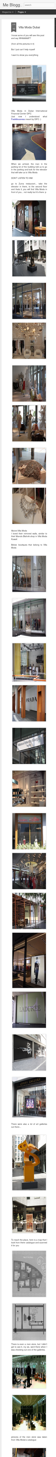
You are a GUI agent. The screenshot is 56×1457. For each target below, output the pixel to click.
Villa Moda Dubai (29, 27)
